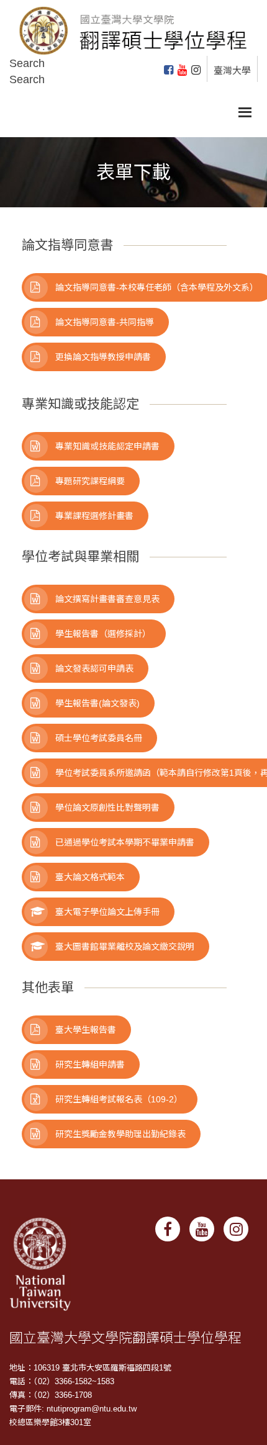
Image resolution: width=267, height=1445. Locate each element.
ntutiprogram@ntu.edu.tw (92, 1408)
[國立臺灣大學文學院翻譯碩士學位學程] (133, 27)
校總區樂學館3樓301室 (50, 1422)
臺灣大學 (232, 70)
